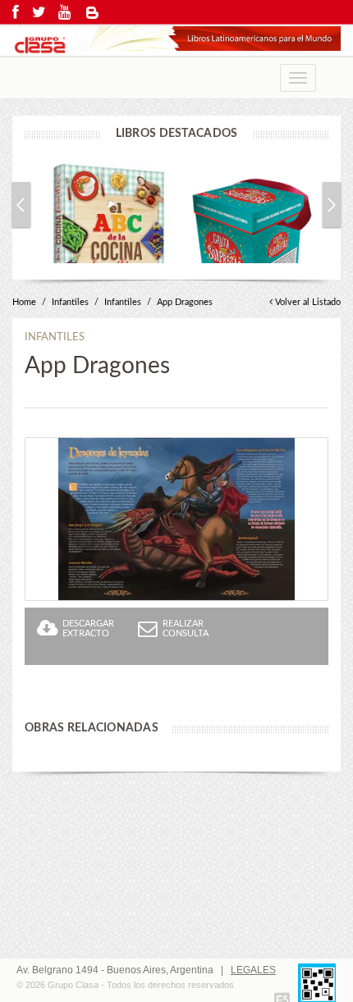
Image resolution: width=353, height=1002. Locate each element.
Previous (21, 204)
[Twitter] (39, 12)
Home (24, 302)
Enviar (303, 957)
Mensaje (44, 839)
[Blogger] (93, 12)
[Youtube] (64, 12)
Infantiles (70, 302)
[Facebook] (15, 12)
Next (332, 204)
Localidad (47, 903)
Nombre (43, 720)
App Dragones (185, 302)
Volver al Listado (308, 302)
